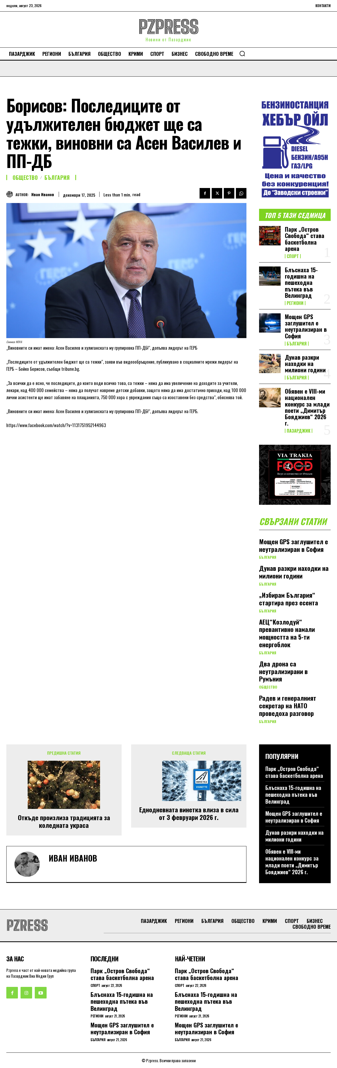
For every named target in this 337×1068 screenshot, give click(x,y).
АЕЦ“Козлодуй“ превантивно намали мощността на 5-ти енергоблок (287, 633)
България (57, 177)
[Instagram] (26, 992)
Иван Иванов (42, 194)
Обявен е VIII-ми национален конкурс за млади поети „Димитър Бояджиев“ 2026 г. (307, 407)
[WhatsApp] (241, 193)
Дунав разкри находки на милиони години (305, 363)
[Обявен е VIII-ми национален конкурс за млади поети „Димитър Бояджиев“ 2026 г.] (270, 397)
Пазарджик (298, 431)
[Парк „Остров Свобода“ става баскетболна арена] (270, 235)
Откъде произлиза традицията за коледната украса (64, 821)
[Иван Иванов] (11, 194)
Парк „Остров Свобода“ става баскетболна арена (304, 239)
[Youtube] (40, 992)
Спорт (293, 256)
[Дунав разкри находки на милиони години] (270, 363)
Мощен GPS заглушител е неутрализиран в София (306, 326)
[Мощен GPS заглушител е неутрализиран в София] (270, 323)
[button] (242, 53)
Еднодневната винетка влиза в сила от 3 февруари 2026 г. (189, 813)
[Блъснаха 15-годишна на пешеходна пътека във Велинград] (270, 276)
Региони (295, 303)
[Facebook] (205, 193)
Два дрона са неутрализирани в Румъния (283, 671)
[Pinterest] (229, 193)
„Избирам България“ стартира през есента (288, 598)
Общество (25, 177)
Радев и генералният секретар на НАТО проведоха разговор (287, 705)
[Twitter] (217, 193)
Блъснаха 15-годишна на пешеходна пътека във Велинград (301, 282)
